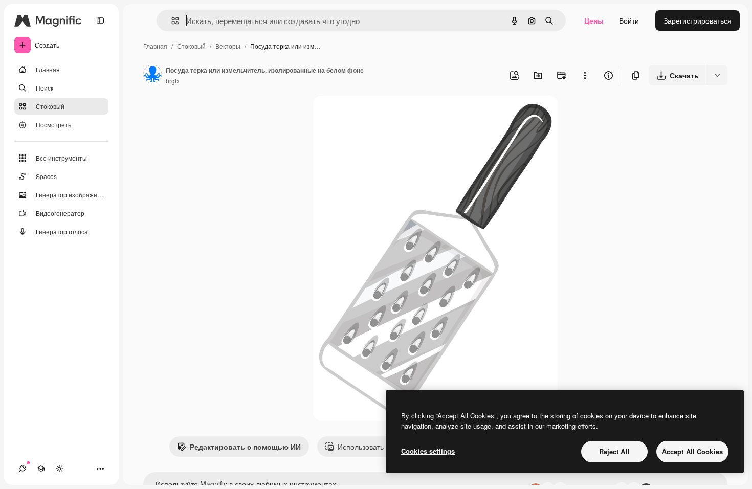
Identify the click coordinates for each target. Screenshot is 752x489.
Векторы (227, 45)
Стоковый (191, 45)
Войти (629, 20)
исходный (381, 115)
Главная (155, 45)
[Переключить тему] (59, 468)
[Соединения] (22, 468)
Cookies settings (428, 451)
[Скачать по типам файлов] (717, 75)
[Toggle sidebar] (100, 20)
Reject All (614, 451)
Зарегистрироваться (697, 20)
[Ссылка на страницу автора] (152, 75)
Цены (594, 20)
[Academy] (41, 468)
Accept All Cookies (692, 451)
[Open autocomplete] (171, 21)
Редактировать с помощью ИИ (245, 446)
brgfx (173, 80)
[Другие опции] (584, 75)
